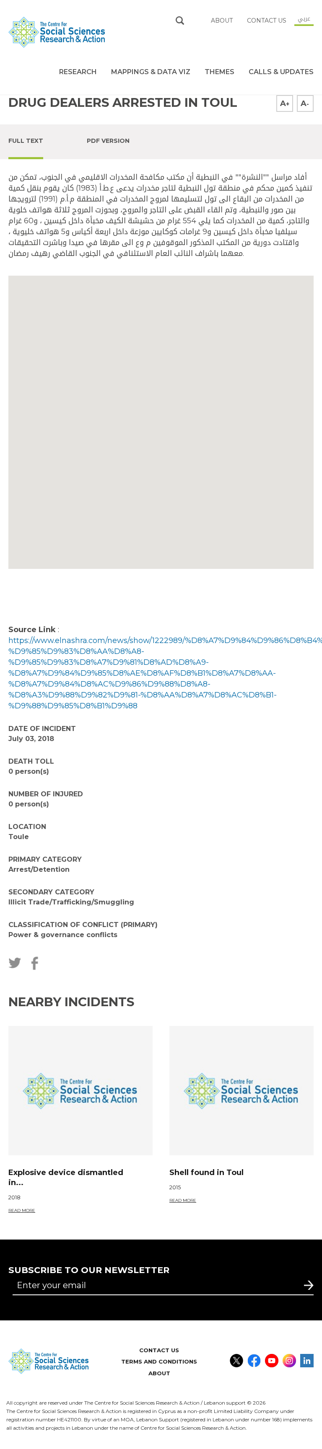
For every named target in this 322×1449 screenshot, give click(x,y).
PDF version (108, 141)
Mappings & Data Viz (150, 72)
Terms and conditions (159, 1361)
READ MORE (21, 1210)
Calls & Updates (281, 72)
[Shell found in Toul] (241, 1090)
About (159, 1373)
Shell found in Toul (206, 1172)
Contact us (266, 20)
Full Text (25, 141)
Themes (219, 72)
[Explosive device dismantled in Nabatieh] (80, 1090)
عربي (304, 18)
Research (78, 72)
